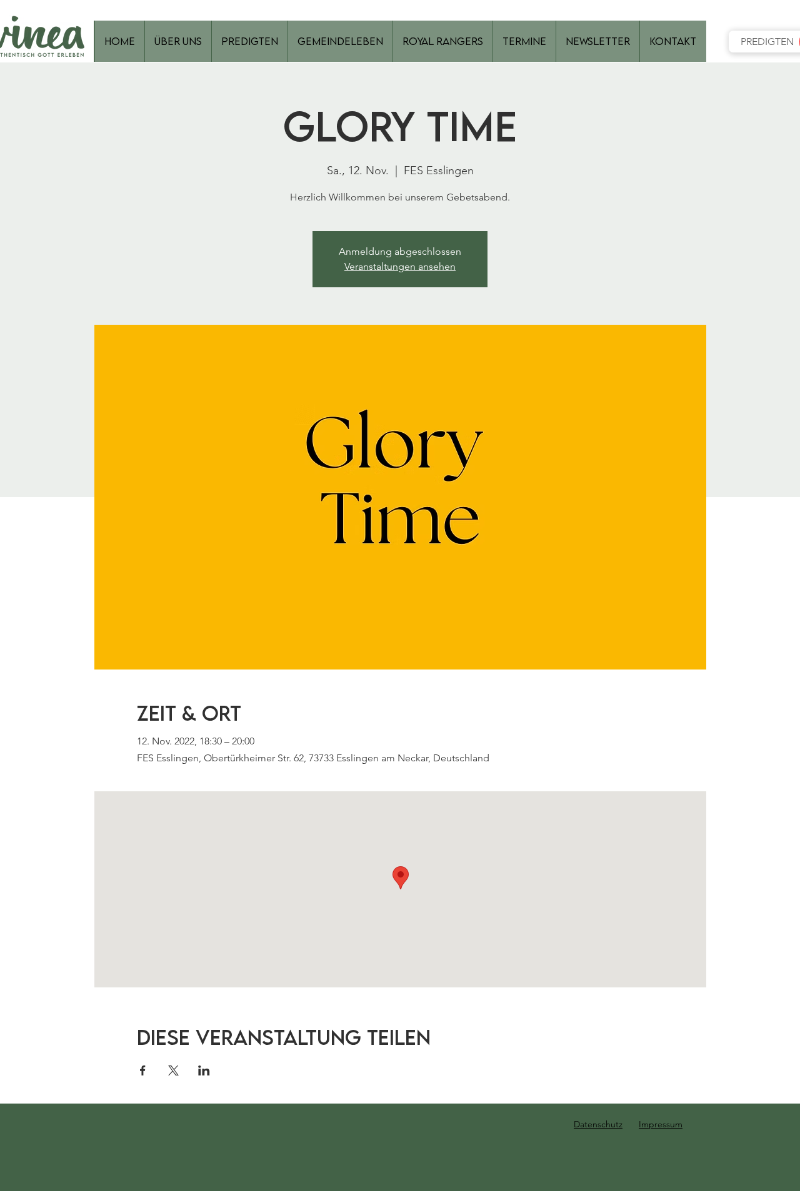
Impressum (660, 1124)
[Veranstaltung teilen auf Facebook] (143, 1070)
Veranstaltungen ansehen (400, 266)
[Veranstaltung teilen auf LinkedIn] (204, 1070)
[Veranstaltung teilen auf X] (173, 1070)
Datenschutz (598, 1124)
